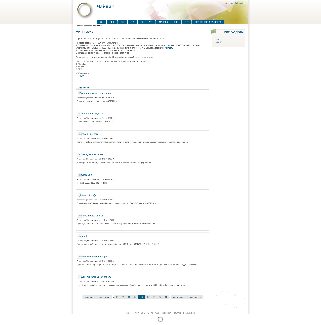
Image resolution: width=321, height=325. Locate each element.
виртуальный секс (88, 134)
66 (154, 297)
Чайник (105, 6)
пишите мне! (85, 175)
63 (135, 297)
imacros (163, 22)
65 (148, 297)
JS (142, 22)
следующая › (179, 297)
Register (241, 3)
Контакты (169, 48)
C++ (122, 22)
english (219, 42)
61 (123, 297)
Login (230, 3)
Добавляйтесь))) (88, 195)
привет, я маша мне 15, (91, 215)
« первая (89, 297)
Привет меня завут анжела (93, 113)
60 (117, 297)
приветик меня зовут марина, (94, 256)
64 (141, 297)
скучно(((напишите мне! (91, 154)
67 (160, 297)
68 (166, 297)
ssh (101, 22)
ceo (112, 22)
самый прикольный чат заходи (95, 277)
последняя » (195, 297)
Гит (186, 22)
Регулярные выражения (208, 22)
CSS (132, 22)
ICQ (82, 76)
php (176, 22)
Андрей (83, 236)
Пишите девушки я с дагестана (95, 93)
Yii (150, 22)
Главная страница (83, 25)
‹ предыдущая (103, 297)
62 (129, 297)
